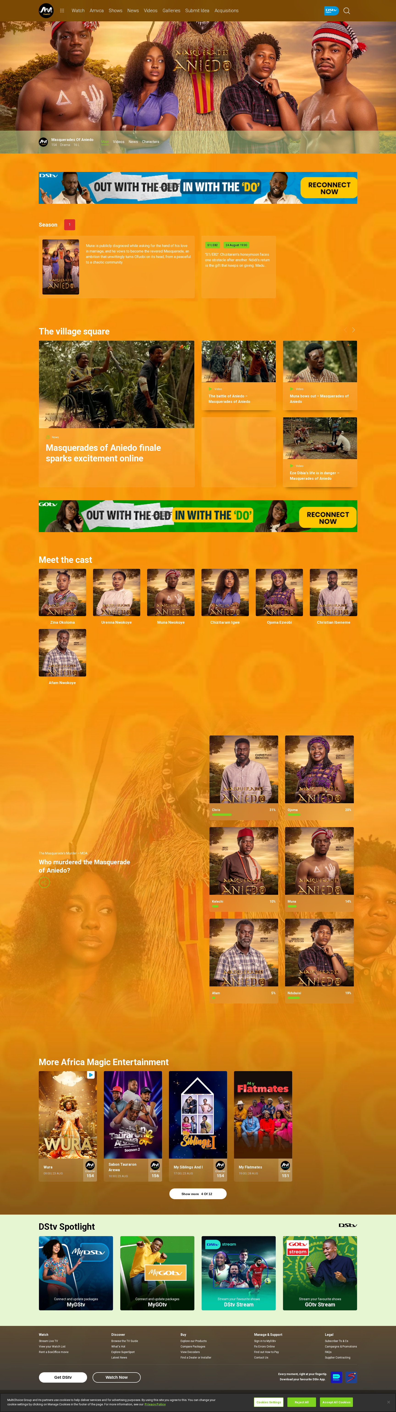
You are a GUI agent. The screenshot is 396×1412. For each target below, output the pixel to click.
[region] (198, 1402)
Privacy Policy (155, 1404)
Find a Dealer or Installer (196, 1357)
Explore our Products (194, 1341)
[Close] (389, 1402)
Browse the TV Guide (124, 1341)
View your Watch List (52, 1346)
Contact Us (261, 1357)
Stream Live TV (48, 1341)
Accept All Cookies (336, 1402)
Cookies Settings (268, 1402)
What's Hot (118, 1346)
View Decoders (190, 1352)
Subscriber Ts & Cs (336, 1341)
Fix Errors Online (264, 1346)
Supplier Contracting (337, 1357)
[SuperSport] (351, 1377)
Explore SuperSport (123, 1352)
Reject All (302, 1402)
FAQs (328, 1352)
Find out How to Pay (266, 1352)
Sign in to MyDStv (265, 1341)
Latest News (119, 1357)
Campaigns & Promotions (341, 1346)
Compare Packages (193, 1346)
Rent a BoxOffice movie (54, 1352)
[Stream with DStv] (336, 1377)
